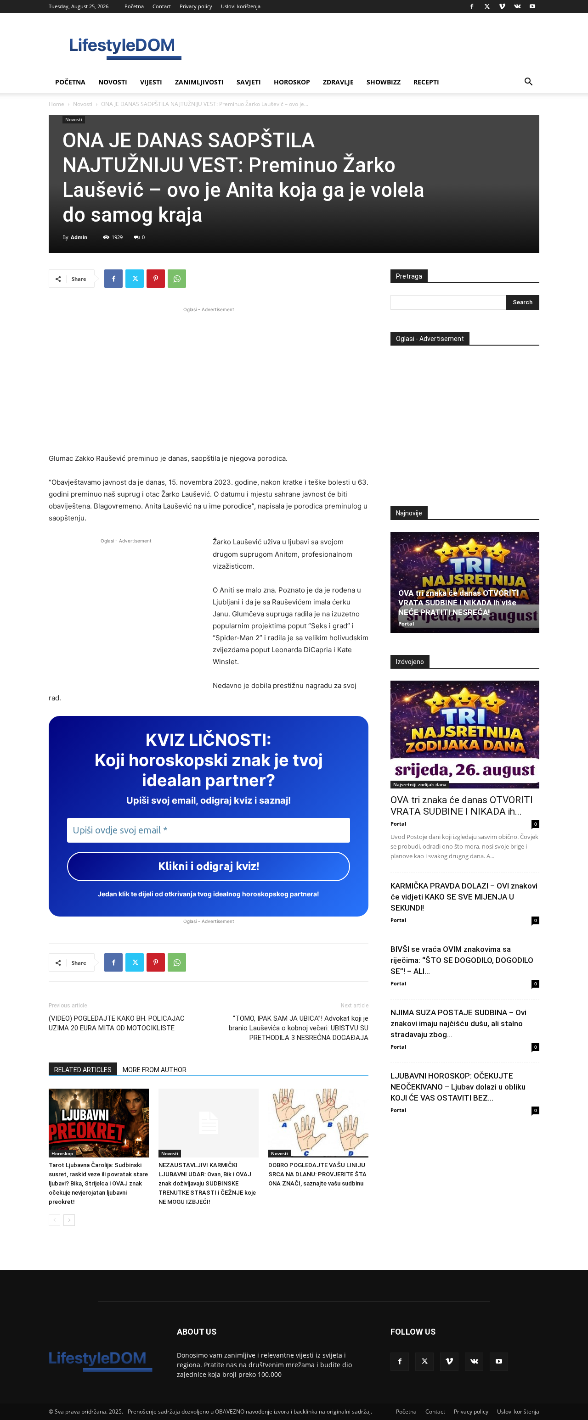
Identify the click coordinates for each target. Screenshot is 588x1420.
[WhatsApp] (177, 278)
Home (56, 104)
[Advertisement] (208, 378)
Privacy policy (196, 6)
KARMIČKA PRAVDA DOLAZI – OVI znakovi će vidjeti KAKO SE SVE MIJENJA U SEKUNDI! (463, 896)
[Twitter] (487, 6)
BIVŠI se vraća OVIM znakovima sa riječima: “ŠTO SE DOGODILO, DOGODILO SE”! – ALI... (461, 960)
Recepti (426, 82)
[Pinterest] (156, 278)
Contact (162, 6)
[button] (528, 82)
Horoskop (292, 82)
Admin (79, 237)
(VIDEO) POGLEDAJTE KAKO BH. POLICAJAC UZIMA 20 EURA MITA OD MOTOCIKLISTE (117, 1023)
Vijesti (151, 82)
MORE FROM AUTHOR (155, 1069)
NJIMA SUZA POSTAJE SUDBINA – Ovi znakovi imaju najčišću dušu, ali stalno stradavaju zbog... (458, 1023)
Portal (406, 623)
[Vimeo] (502, 6)
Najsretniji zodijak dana (420, 784)
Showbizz (384, 82)
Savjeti (249, 82)
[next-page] (69, 1220)
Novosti (112, 82)
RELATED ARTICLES (83, 1069)
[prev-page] (54, 1220)
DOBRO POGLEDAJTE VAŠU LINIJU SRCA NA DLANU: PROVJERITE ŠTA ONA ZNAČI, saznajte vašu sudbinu (317, 1174)
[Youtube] (532, 6)
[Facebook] (472, 6)
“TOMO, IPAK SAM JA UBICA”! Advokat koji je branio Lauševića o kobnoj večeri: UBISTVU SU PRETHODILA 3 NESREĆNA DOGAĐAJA (298, 1028)
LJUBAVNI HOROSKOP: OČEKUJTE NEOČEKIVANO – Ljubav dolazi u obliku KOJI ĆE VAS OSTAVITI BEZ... (458, 1086)
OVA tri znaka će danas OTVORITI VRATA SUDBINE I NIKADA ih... (461, 805)
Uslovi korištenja (240, 6)
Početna (134, 6)
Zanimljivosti (199, 82)
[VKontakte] (517, 6)
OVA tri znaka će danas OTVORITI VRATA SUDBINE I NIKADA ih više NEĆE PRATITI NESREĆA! (458, 602)
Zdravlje (338, 82)
